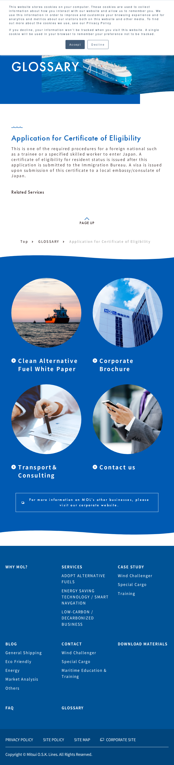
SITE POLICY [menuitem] (53, 740)
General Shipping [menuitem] (23, 653)
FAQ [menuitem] (9, 708)
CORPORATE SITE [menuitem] (121, 740)
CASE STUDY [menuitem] (131, 567)
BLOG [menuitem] (11, 644)
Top (24, 241)
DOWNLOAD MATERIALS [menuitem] (143, 644)
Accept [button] (75, 44)
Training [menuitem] (126, 593)
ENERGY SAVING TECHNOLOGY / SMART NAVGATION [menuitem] (85, 597)
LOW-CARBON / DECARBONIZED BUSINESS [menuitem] (78, 618)
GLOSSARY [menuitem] (73, 708)
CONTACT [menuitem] (72, 644)
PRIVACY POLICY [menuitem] (19, 740)
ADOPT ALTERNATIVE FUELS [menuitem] (83, 579)
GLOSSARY (48, 241)
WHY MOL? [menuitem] (16, 567)
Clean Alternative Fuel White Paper (48, 365)
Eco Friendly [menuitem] (18, 661)
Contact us (117, 467)
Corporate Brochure (116, 365)
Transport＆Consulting (38, 471)
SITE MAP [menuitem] (82, 740)
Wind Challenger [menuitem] (135, 575)
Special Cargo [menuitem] (132, 584)
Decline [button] (98, 44)
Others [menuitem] (12, 688)
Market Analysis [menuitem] (21, 679)
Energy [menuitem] (12, 670)
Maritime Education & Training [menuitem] (84, 673)
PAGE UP (87, 223)
